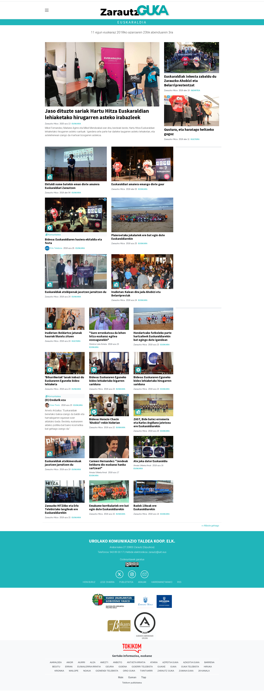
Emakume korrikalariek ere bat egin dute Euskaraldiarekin (109, 507)
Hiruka (208, 666)
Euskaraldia (132, 22)
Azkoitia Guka (191, 662)
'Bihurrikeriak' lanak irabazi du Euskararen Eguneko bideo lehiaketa (64, 380)
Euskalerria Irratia (89, 666)
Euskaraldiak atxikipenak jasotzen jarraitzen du (75, 292)
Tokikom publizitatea (132, 682)
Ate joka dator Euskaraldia (150, 461)
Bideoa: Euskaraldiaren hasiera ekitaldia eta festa (73, 241)
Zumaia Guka (186, 671)
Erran (68, 666)
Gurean (132, 677)
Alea (92, 662)
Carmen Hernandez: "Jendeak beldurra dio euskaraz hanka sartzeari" (108, 464)
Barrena (209, 662)
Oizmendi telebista (107, 671)
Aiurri (81, 662)
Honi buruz (89, 582)
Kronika (59, 671)
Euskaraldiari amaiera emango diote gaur (137, 184)
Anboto (117, 662)
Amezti (104, 662)
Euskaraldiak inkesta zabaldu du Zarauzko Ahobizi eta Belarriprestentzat (190, 81)
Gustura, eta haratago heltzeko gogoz (189, 131)
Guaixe (161, 666)
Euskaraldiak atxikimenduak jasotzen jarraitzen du (63, 462)
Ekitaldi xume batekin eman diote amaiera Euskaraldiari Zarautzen (72, 185)
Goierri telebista (142, 666)
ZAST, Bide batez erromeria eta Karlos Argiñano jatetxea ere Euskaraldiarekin (152, 422)
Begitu (56, 666)
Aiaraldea (56, 662)
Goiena (123, 666)
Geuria (110, 666)
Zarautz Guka (166, 671)
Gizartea (195, 90)
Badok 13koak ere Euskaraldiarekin (145, 507)
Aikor (69, 662)
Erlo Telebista (56, 248)
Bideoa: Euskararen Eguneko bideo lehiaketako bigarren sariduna (107, 380)
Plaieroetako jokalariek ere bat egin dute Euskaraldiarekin (138, 236)
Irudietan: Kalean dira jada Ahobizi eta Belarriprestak (136, 293)
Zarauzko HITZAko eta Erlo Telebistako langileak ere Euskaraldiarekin (62, 509)
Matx (120, 677)
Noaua (87, 671)
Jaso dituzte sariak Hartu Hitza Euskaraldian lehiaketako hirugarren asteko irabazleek (97, 114)
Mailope (73, 671)
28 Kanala (204, 671)
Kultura (195, 139)
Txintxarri (146, 671)
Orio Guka (129, 671)
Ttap (143, 677)
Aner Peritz (55, 405)
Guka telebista (190, 666)
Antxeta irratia (136, 662)
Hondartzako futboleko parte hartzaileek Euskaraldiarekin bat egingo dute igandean (153, 336)
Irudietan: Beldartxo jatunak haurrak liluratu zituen (63, 334)
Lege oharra (107, 582)
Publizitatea (126, 582)
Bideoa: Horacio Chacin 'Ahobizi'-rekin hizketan (104, 420)
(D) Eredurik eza (55, 400)
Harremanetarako (161, 582)
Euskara (76, 124)
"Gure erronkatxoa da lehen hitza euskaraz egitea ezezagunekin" (107, 336)
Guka (173, 666)
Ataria (154, 662)
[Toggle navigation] (47, 10)
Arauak (142, 582)
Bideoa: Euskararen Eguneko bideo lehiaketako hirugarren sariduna (152, 380)
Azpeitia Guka (170, 662)
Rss (179, 582)
